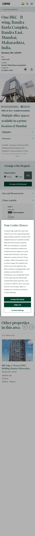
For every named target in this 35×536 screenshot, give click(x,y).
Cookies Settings (17, 310)
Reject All (17, 305)
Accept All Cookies (17, 299)
